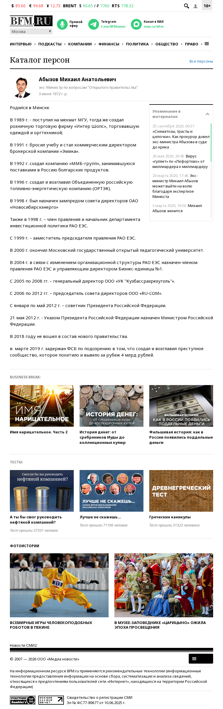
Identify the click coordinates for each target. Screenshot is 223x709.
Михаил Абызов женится (177, 208)
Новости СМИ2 (23, 645)
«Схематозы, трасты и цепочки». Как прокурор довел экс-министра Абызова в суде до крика (181, 136)
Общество (166, 44)
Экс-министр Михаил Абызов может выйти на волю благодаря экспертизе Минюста (175, 186)
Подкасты (50, 44)
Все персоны (201, 61)
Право (191, 44)
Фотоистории (24, 545)
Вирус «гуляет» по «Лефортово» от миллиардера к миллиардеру (180, 161)
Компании (80, 44)
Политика (137, 44)
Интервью (21, 44)
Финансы (108, 44)
